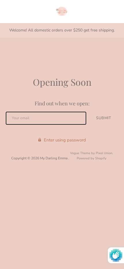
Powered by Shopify (91, 158)
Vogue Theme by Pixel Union (91, 153)
